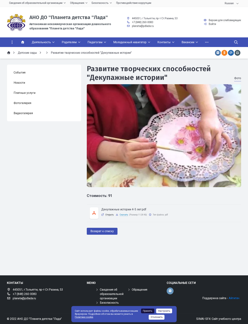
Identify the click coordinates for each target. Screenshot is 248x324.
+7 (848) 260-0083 (142, 22)
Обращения (139, 289)
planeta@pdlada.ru (143, 26)
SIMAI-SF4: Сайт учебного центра (218, 319)
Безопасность (109, 302)
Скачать (124, 214)
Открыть (109, 214)
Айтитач (234, 298)
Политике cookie (84, 317)
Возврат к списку (102, 231)
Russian (229, 3)
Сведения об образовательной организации (111, 294)
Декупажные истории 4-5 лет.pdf (123, 209)
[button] (164, 183)
